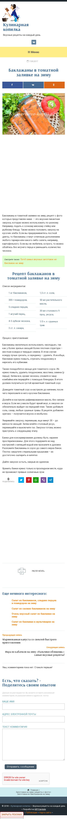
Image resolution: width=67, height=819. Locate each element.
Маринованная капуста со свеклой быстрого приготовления (29, 641)
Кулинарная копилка (20, 806)
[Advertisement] (33, 176)
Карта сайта (45, 812)
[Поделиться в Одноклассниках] (54, 85)
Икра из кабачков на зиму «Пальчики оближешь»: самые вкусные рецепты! (35, 653)
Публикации (31, 812)
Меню (35, 52)
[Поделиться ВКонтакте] (33, 85)
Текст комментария (14, 726)
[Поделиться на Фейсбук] (12, 85)
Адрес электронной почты (19, 714)
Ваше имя (8, 701)
